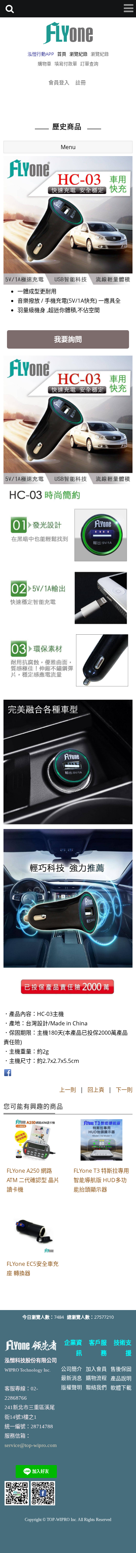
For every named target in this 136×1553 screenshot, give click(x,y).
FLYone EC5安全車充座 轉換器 (33, 1268)
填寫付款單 (65, 63)
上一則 (67, 1089)
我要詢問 (68, 339)
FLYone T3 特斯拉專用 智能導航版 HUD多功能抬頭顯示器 (101, 1180)
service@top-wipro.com (31, 1445)
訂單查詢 (89, 63)
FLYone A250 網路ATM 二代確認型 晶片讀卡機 (33, 1180)
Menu (68, 147)
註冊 (80, 82)
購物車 (44, 63)
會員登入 (58, 82)
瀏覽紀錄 (100, 54)
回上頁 (96, 1089)
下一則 (124, 1089)
